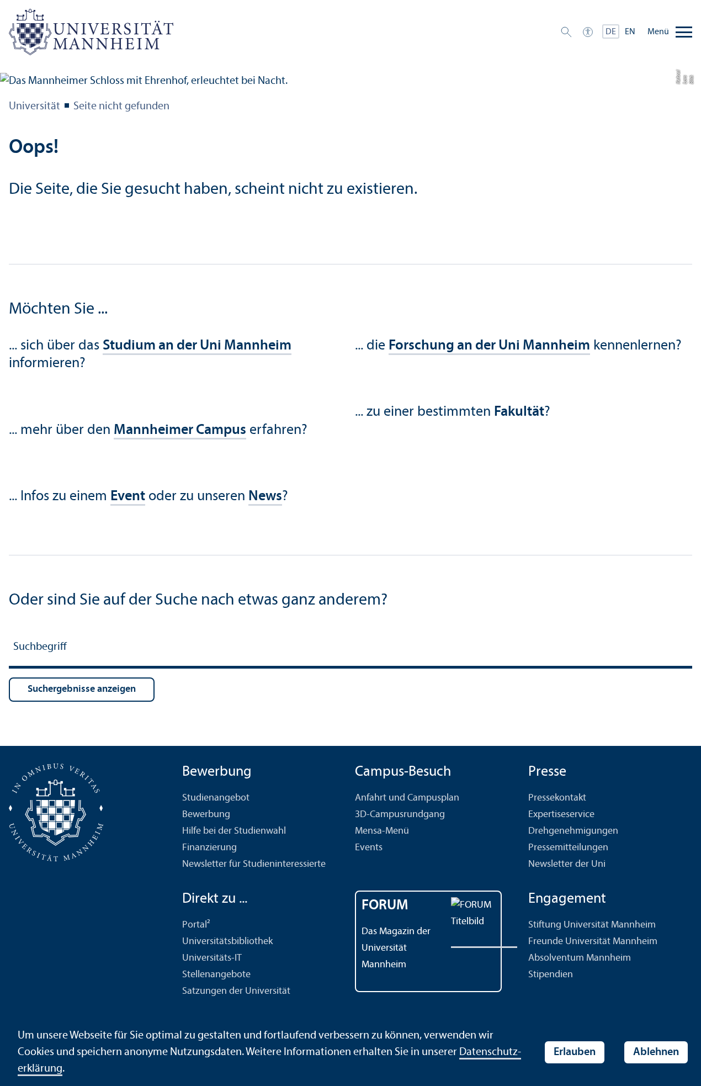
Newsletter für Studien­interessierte (254, 864)
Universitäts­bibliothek (227, 941)
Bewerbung (206, 814)
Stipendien (550, 975)
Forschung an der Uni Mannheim (489, 345)
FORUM (385, 905)
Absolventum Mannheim (579, 958)
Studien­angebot (215, 798)
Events (369, 848)
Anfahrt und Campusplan (407, 798)
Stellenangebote (216, 975)
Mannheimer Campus (180, 430)
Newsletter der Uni (567, 864)
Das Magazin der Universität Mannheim (396, 948)
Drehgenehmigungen (573, 831)
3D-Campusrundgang (400, 814)
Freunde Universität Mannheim (592, 941)
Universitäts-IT (212, 958)
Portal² (196, 925)
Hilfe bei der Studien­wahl (234, 831)
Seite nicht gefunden (121, 106)
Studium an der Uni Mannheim (197, 345)
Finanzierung (209, 848)
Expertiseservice (561, 814)
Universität (34, 106)
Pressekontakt (557, 798)
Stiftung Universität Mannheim (592, 925)
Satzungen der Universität (236, 991)
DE (611, 32)
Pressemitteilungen (568, 848)
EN (630, 32)
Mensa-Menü (382, 831)
